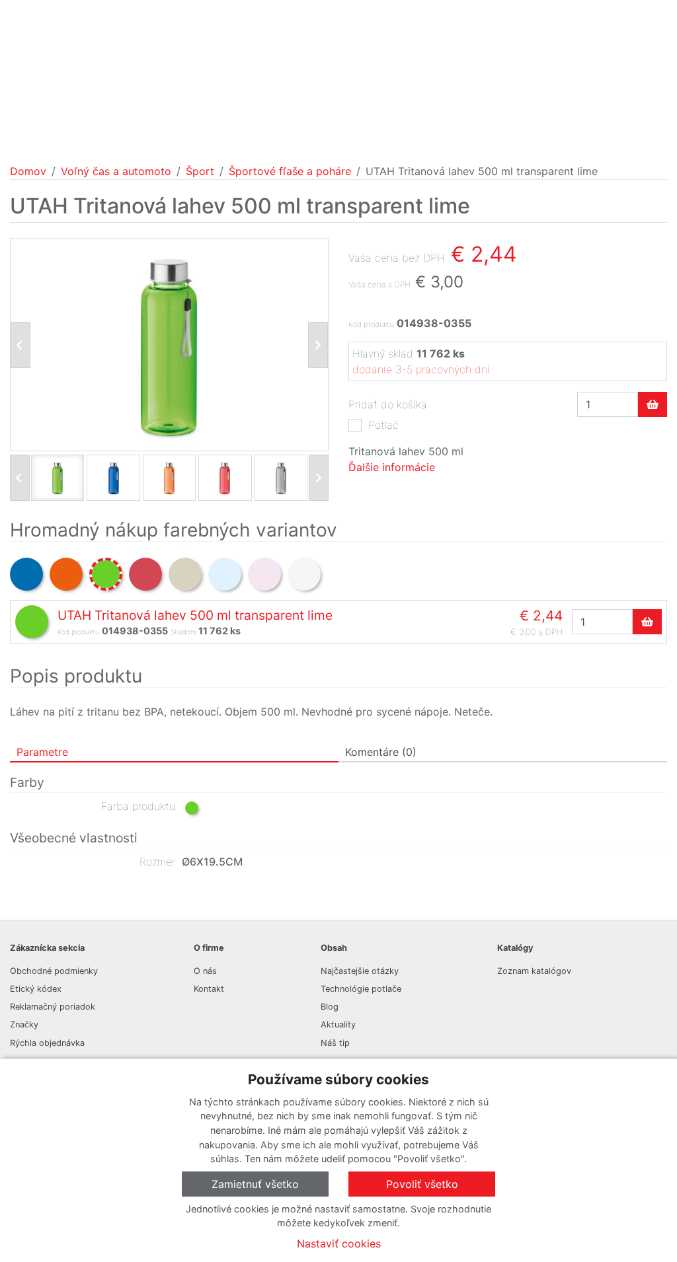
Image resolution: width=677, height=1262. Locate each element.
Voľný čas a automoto (116, 171)
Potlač (383, 424)
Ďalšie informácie (391, 467)
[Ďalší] (319, 478)
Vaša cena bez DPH (396, 257)
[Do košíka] (652, 404)
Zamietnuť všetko (255, 1184)
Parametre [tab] (42, 752)
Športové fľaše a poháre (290, 171)
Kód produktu (370, 324)
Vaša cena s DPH (379, 284)
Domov (28, 171)
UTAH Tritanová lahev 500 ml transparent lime (195, 615)
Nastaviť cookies (339, 1243)
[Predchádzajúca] (20, 345)
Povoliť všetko (422, 1184)
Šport (200, 171)
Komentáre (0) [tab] (381, 752)
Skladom (183, 632)
